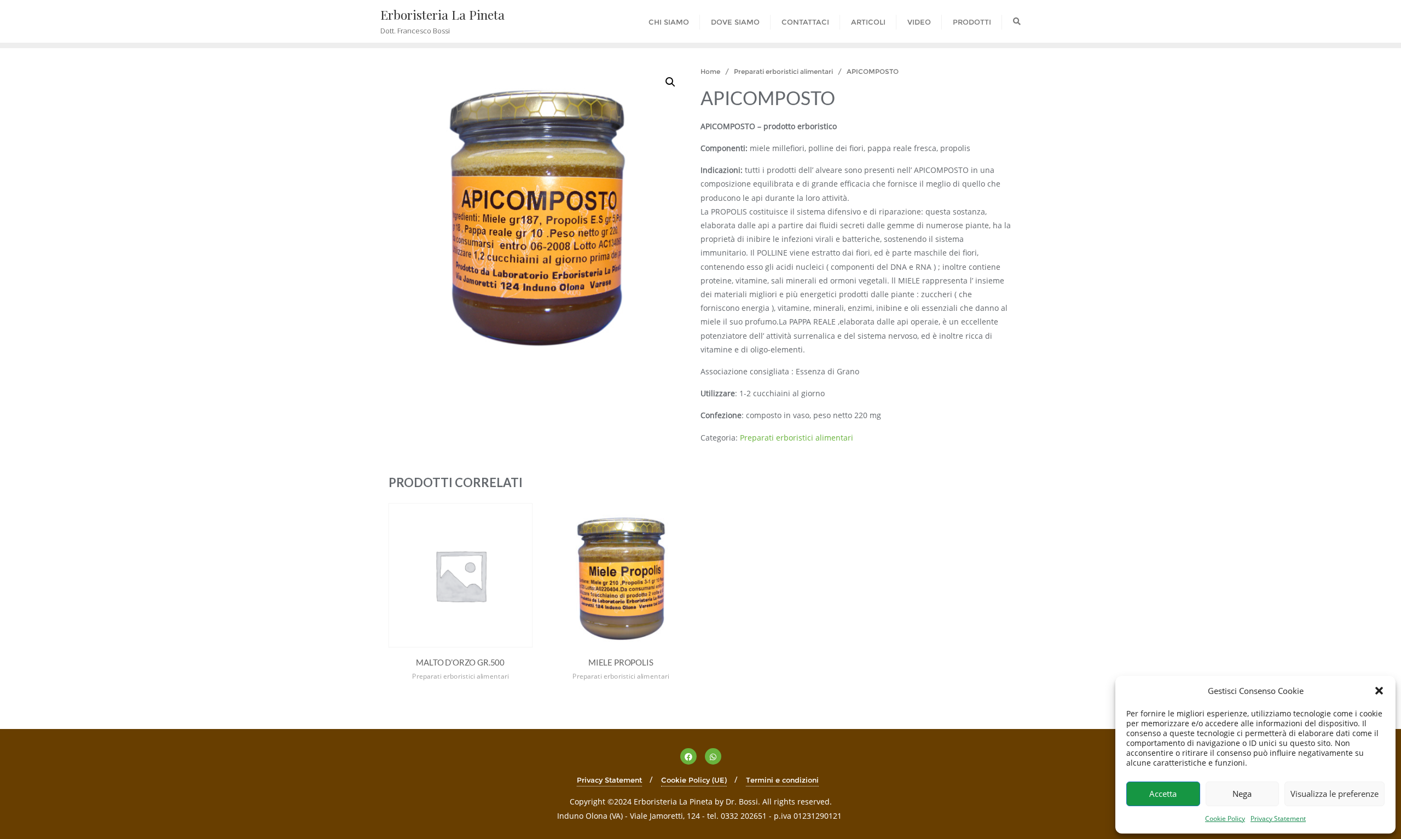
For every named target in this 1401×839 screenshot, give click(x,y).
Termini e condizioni (782, 780)
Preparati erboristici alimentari (783, 71)
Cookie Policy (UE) (694, 780)
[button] (1379, 690)
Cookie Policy (1225, 818)
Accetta (1163, 793)
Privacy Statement (1278, 818)
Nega (1242, 793)
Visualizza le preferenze (1334, 793)
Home (710, 71)
